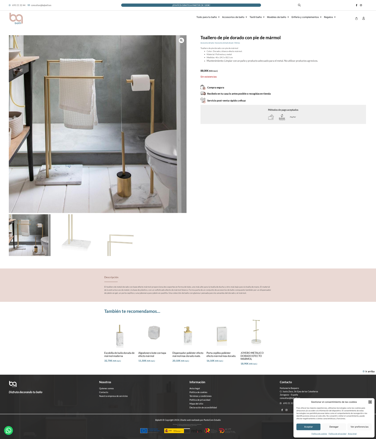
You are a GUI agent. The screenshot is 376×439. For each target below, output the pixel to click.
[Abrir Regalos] (335, 17)
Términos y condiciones (200, 396)
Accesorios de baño (207, 43)
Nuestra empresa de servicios (113, 396)
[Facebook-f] (356, 5)
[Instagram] (361, 5)
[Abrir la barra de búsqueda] (299, 5)
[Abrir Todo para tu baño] (219, 17)
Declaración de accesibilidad (203, 407)
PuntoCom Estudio (212, 420)
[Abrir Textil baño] (264, 17)
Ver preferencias (360, 426)
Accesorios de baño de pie (224, 43)
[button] (370, 402)
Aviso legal (352, 434)
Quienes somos (106, 388)
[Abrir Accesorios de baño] (246, 17)
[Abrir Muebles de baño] (288, 17)
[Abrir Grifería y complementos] (321, 17)
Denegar (334, 426)
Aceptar (308, 426)
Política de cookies (319, 434)
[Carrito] (356, 18)
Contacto (103, 392)
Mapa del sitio (196, 403)
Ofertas (237, 43)
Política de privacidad (337, 434)
